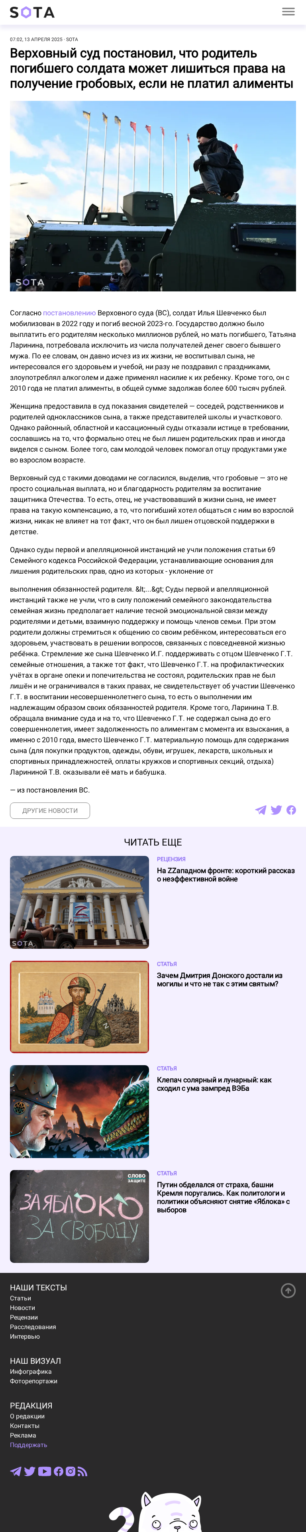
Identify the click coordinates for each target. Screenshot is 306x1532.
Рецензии (24, 1317)
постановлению (69, 313)
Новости (22, 1308)
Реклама (23, 1435)
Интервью (25, 1336)
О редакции (27, 1416)
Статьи (20, 1298)
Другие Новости (50, 810)
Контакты (24, 1426)
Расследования (33, 1327)
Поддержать (28, 1445)
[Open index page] (32, 12)
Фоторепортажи (33, 1381)
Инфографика (31, 1371)
